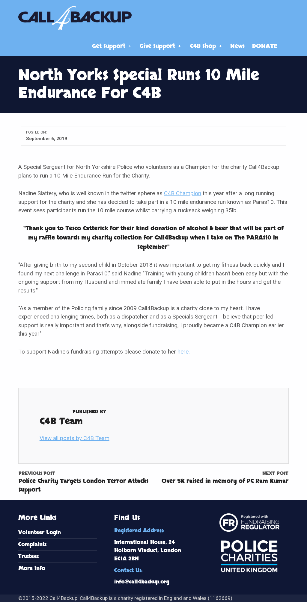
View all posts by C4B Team (74, 438)
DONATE (264, 46)
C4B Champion (182, 193)
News (237, 46)
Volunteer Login (39, 532)
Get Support (108, 46)
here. (183, 351)
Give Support (157, 46)
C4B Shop (203, 46)
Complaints (32, 544)
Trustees (28, 556)
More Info (31, 568)
